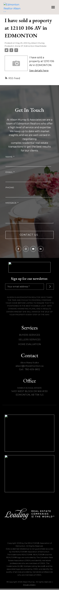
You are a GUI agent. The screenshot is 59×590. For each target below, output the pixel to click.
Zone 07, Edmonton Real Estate (30, 46)
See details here (39, 70)
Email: (9, 172)
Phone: (9, 187)
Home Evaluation (29, 344)
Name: (9, 156)
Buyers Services (29, 335)
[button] (18, 249)
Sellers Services (30, 339)
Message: (11, 203)
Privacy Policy (29, 585)
